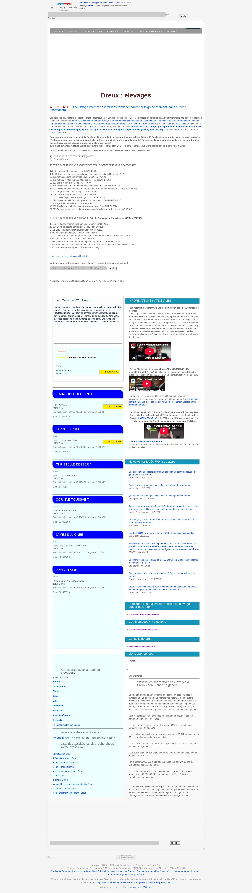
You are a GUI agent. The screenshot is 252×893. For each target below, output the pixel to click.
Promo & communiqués (150, 31)
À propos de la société (85, 871)
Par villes (128, 31)
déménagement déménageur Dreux (69, 793)
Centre (104, 3)
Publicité (102, 871)
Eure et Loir (114, 3)
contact (196, 871)
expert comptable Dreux (64, 762)
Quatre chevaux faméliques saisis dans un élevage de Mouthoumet (160, 485)
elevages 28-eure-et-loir (63, 738)
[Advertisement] (126, 61)
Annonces (74, 31)
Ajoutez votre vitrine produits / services (144, 615)
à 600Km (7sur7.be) (147, 418)
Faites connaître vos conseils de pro (142, 647)
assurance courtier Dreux (65, 788)
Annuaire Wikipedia (142, 887)
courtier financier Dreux (64, 767)
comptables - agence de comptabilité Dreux (73, 784)
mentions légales (182, 871)
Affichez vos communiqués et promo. (143, 630)
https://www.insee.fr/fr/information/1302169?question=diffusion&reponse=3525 (134, 882)
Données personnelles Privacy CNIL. (155, 871)
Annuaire (84, 3)
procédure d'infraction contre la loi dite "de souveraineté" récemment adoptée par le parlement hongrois (163, 402)
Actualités (172, 31)
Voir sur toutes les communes (66, 725)
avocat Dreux (59, 775)
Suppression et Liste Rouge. (121, 871)
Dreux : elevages (126, 95)
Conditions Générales (61, 871)
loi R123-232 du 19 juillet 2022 (177, 124)
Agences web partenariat (132, 874)
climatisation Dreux (62, 754)
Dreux (91, 5)
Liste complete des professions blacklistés (69, 256)
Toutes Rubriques (108, 31)
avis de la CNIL (97, 127)
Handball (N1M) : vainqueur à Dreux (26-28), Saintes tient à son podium (162, 533)
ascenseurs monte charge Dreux (68, 771)
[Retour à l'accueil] (61, 6)
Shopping (89, 31)
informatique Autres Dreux (65, 758)
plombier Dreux (60, 780)
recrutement (113, 874)
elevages (95, 3)
